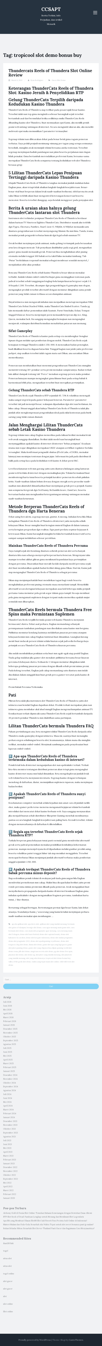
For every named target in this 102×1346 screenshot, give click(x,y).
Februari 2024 (9, 1113)
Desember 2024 (10, 1075)
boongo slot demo (34, 927)
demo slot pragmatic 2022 (19, 941)
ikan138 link (8, 1243)
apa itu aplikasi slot (19, 924)
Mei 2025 (7, 1056)
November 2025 (10, 1033)
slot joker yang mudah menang (48, 955)
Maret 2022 (8, 1190)
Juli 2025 (7, 1048)
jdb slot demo (24, 951)
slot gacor (7, 1281)
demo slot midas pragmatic (61, 938)
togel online (8, 1273)
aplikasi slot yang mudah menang (53, 924)
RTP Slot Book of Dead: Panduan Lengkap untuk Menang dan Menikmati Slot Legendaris (43, 1217)
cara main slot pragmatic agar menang (40, 931)
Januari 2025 (9, 1071)
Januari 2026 (9, 1025)
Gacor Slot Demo (59, 80)
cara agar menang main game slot (56, 927)
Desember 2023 (10, 1121)
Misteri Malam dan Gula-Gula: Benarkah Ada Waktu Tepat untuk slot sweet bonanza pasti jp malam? (48, 1224)
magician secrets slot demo (42, 951)
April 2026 (7, 1013)
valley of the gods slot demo (19, 962)
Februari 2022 (9, 1194)
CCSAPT (51, 9)
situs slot (7, 1258)
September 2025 (10, 1040)
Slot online (8, 1311)
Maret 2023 (8, 1156)
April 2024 (7, 1106)
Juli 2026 (7, 1002)
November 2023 (10, 1125)
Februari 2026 (9, 1021)
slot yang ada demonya (35, 958)
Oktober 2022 (9, 1175)
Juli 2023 (7, 1140)
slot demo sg (29, 955)
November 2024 (10, 1079)
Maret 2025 (8, 1063)
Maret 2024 (8, 1109)
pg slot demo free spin (63, 951)
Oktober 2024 (9, 1083)
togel (5, 1251)
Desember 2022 (10, 1167)
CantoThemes (76, 1340)
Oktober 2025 (9, 1036)
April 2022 (7, 1186)
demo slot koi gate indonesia (38, 938)
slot (5, 1296)
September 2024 (10, 1086)
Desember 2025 (10, 1029)
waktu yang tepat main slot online (45, 962)
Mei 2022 (7, 1183)
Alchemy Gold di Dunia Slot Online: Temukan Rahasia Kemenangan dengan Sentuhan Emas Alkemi (47, 1213)
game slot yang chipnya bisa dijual (42, 948)
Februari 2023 (9, 1159)
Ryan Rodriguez (37, 80)
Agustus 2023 (9, 1136)
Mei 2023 (7, 1148)
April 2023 (7, 1152)
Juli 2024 (7, 1094)
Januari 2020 (9, 1198)
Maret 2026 (8, 1017)
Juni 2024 (7, 1098)
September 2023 (10, 1133)
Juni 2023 (7, 1144)
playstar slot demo (16, 955)
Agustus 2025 (9, 1044)
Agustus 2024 (9, 1090)
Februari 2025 (9, 1067)
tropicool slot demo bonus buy (58, 958)
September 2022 (10, 1179)
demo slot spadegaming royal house (45, 941)
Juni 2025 (7, 1052)
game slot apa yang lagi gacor (55, 945)
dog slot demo (22, 945)
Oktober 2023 (9, 1129)
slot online (8, 1304)
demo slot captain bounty (49, 934)
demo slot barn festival (29, 934)
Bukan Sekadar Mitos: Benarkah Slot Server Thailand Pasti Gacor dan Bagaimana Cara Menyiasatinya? (49, 1228)
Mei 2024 (7, 1102)
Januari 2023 (9, 1163)
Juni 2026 (7, 1006)
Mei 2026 (7, 1009)
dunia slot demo (35, 945)
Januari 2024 (9, 1117)
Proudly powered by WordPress (34, 1340)
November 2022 (10, 1171)
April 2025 (8, 1060)
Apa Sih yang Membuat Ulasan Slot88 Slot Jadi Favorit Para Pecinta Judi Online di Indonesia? (45, 1220)
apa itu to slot (33, 924)
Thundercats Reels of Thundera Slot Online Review (50, 73)
